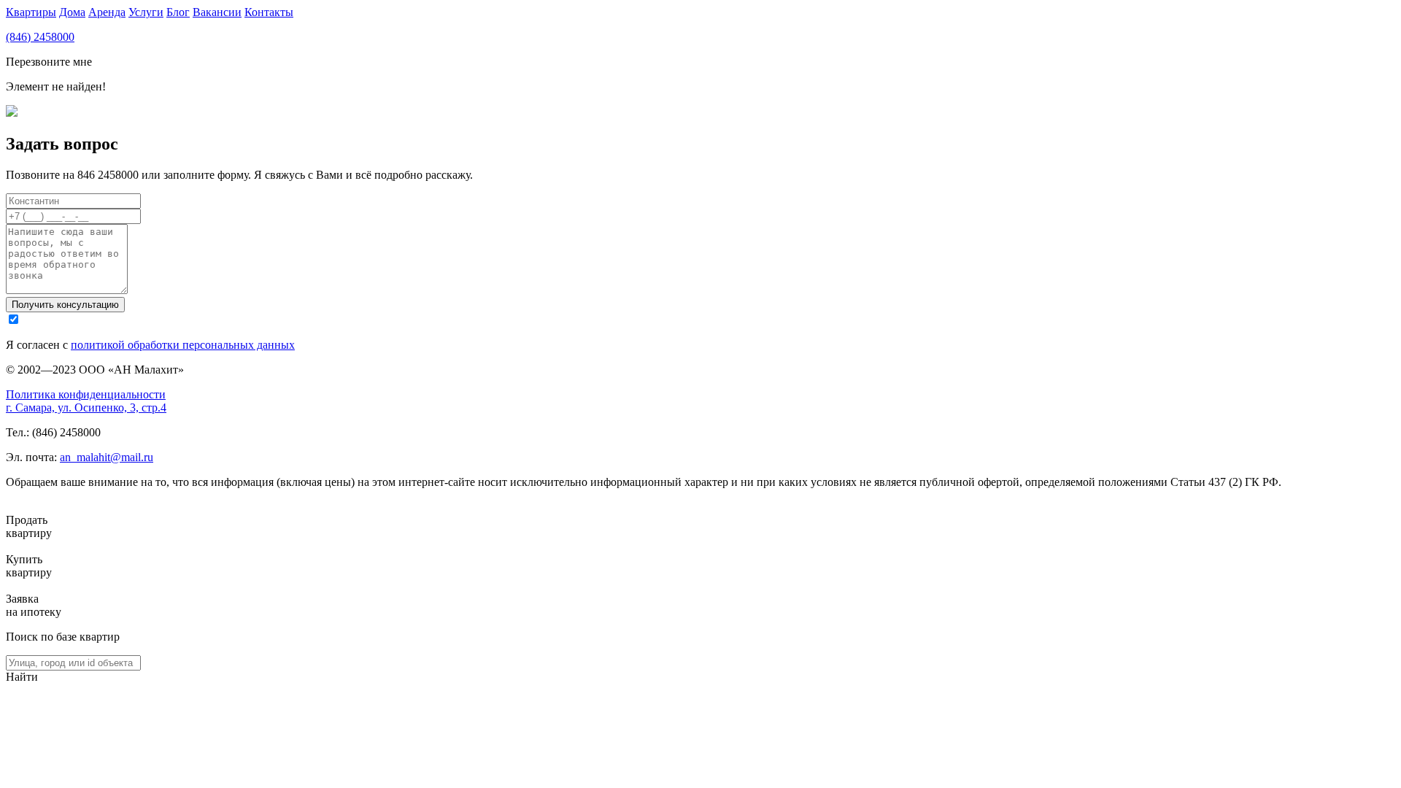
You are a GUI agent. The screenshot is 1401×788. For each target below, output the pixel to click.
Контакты (268, 12)
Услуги (145, 12)
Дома (72, 12)
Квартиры (31, 12)
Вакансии (217, 12)
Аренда (107, 12)
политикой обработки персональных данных (183, 345)
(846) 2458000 (40, 37)
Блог (178, 12)
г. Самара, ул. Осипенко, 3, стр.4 (86, 407)
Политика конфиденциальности (86, 394)
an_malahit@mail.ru (106, 457)
